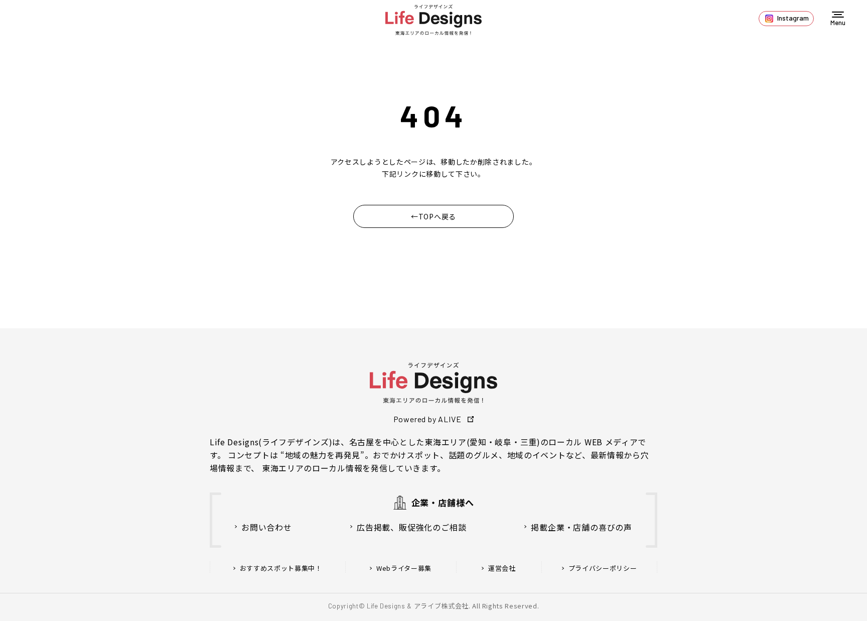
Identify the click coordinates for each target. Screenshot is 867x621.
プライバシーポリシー (602, 568)
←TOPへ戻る (433, 216)
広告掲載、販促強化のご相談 (411, 527)
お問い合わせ (266, 527)
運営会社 (502, 568)
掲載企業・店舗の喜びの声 (581, 527)
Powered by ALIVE (427, 419)
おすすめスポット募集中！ (281, 568)
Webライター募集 (403, 568)
